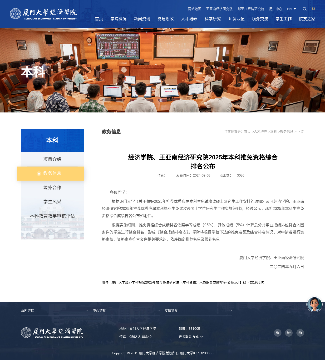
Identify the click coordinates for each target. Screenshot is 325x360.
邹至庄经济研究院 (251, 9)
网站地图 (194, 9)
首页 (247, 131)
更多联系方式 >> (191, 337)
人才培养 (260, 131)
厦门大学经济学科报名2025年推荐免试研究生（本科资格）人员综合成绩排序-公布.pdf (176, 282)
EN (289, 9)
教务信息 (286, 131)
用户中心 (275, 9)
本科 (273, 131)
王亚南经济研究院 (219, 9)
